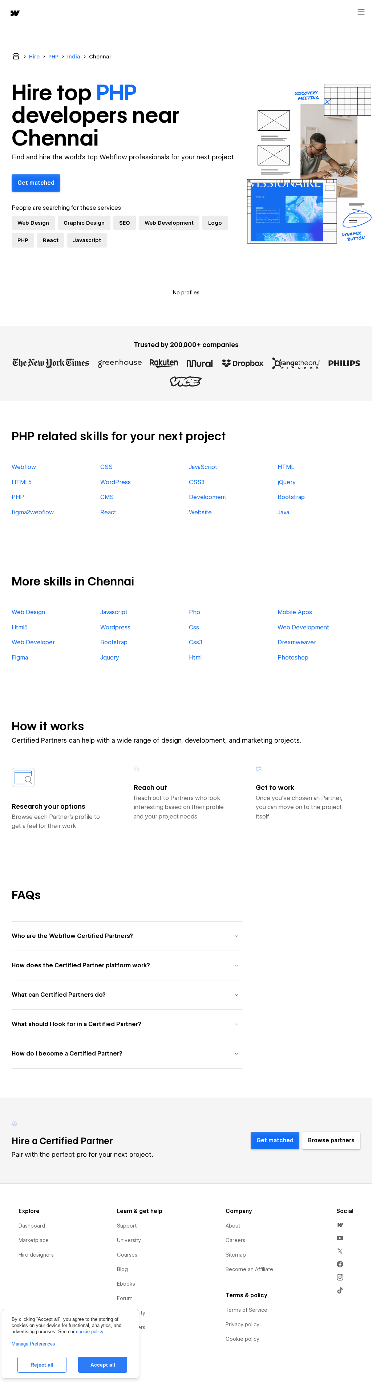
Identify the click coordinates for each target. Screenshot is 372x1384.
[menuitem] (340, 1225)
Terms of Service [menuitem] (246, 1310)
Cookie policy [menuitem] (242, 1339)
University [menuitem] (129, 1240)
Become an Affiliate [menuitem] (249, 1269)
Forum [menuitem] (125, 1298)
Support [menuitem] (127, 1226)
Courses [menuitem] (127, 1255)
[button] (127, 936)
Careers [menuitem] (235, 1240)
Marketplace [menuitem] (34, 1240)
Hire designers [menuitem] (36, 1255)
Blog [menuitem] (122, 1269)
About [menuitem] (233, 1226)
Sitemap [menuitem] (236, 1255)
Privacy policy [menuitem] (242, 1324)
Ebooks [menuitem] (126, 1284)
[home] (14, 14)
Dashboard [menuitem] (32, 1226)
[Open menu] (361, 12)
